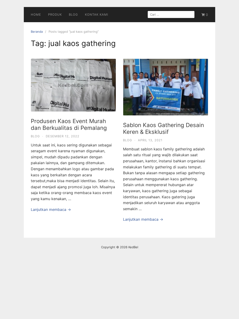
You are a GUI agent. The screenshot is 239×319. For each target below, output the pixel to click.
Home (36, 14)
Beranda (37, 31)
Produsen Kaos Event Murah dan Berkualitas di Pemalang (69, 124)
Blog (73, 14)
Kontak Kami (96, 14)
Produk (55, 14)
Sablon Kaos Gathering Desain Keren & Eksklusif (163, 128)
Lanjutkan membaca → (51, 209)
